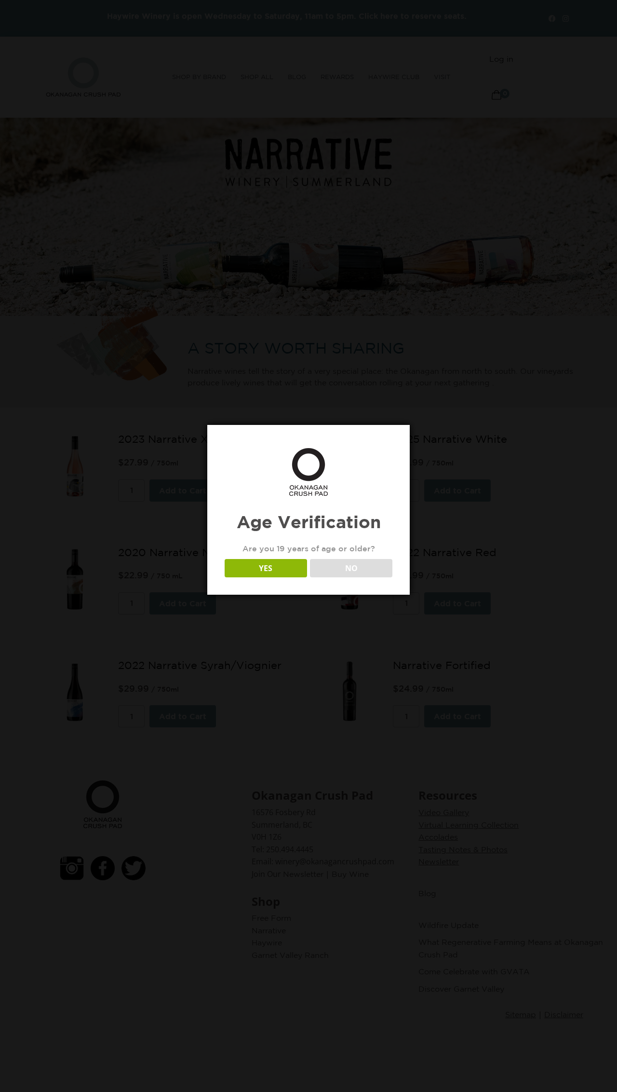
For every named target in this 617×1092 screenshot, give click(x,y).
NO (351, 568)
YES (265, 568)
